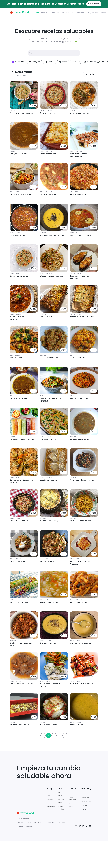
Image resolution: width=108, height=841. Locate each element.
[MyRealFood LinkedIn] (83, 826)
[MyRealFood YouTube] (90, 826)
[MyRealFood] (19, 13)
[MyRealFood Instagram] (80, 826)
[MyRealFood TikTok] (87, 826)
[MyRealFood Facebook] (76, 826)
